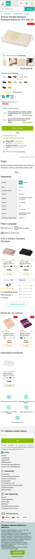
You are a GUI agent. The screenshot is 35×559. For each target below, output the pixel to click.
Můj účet (3, 497)
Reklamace (4, 504)
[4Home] (2, 14)
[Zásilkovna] (6, 517)
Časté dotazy (5, 501)
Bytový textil (7, 13)
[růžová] (4, 266)
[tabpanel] (17, 38)
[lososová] (4, 338)
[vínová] (21, 338)
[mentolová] (26, 77)
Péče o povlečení (6, 490)
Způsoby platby (6, 481)
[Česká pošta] (13, 517)
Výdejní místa (5, 460)
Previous (3, 259)
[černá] (9, 77)
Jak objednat (5, 474)
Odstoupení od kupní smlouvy (10, 506)
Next (31, 259)
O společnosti (5, 458)
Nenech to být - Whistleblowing (10, 467)
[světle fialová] (15, 82)
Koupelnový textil (17, 13)
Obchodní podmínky (7, 487)
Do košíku (9, 274)
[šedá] (26, 82)
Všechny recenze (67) (17, 304)
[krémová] (20, 77)
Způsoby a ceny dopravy (8, 478)
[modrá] (4, 82)
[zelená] (9, 87)
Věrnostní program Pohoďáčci (10, 476)
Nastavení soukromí (7, 545)
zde (16, 548)
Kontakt (3, 455)
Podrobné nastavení (17, 556)
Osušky (26, 13)
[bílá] (10, 338)
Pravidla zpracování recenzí (9, 508)
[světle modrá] (24, 338)
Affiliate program (6, 462)
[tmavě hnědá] (4, 87)
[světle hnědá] (20, 82)
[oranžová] (9, 82)
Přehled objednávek (7, 499)
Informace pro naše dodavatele (10, 464)
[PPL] (24, 517)
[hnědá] (15, 77)
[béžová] (4, 77)
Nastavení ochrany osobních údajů (11, 485)
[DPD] (18, 517)
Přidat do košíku (27, 115)
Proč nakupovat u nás (7, 483)
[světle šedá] (28, 338)
